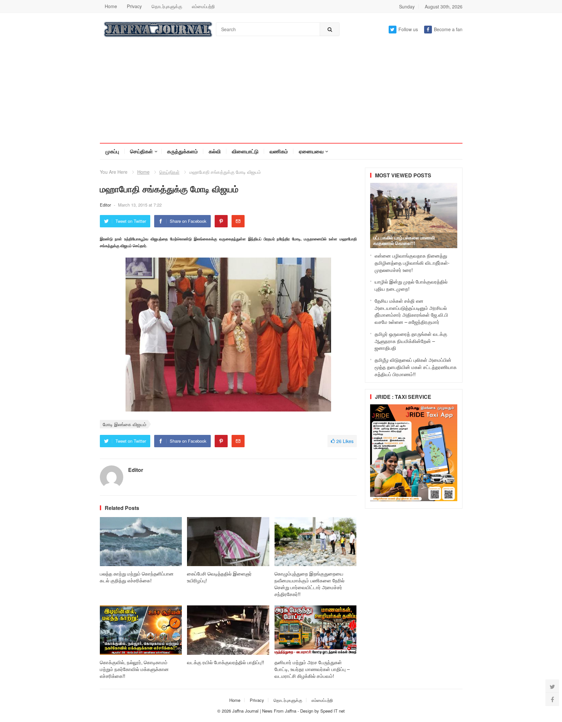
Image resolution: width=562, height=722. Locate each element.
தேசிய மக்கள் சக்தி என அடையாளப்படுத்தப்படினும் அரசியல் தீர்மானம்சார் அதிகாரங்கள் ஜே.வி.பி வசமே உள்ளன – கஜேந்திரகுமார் (411, 311)
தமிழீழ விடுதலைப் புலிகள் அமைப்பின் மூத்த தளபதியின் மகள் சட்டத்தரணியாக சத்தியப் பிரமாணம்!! (416, 366)
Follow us (408, 29)
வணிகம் (279, 151)
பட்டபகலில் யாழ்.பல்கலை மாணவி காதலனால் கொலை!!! (404, 240)
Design (307, 711)
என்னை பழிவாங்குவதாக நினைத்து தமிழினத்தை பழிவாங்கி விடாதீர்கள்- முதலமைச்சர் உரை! (412, 262)
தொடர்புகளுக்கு (167, 6)
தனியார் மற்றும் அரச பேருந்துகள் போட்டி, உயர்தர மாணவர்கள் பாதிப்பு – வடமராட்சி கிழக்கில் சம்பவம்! (312, 669)
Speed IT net (332, 711)
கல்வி (215, 151)
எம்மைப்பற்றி (203, 6)
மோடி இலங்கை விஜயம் (124, 424)
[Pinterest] (221, 221)
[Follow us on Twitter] (552, 686)
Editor (106, 205)
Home (111, 6)
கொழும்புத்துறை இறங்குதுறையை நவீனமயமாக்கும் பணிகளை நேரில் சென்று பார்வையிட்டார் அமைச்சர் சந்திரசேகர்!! (309, 583)
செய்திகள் (141, 151)
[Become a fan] (552, 699)
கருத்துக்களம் (182, 151)
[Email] (238, 221)
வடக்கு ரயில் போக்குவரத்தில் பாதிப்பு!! (225, 662)
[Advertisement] (281, 94)
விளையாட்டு (245, 151)
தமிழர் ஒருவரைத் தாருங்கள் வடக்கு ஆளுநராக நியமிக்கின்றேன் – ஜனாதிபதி (411, 340)
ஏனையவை (311, 151)
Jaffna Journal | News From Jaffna (264, 711)
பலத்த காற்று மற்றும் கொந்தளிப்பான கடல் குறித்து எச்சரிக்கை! (137, 577)
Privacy (134, 6)
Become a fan (448, 29)
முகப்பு (112, 151)
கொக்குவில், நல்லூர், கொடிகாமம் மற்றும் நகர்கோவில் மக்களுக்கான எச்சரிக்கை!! (134, 669)
